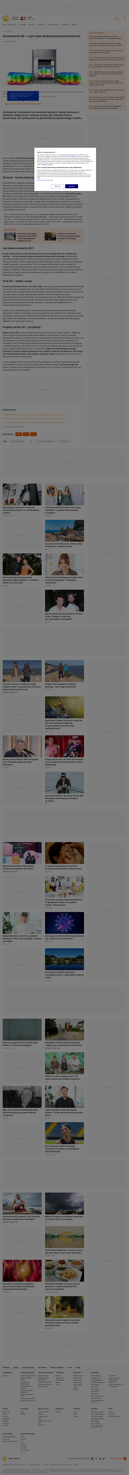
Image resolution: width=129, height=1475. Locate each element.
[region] (65, 169)
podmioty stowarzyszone (68, 155)
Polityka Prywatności (47, 164)
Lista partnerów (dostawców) (45, 180)
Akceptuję (71, 186)
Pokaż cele (58, 186)
